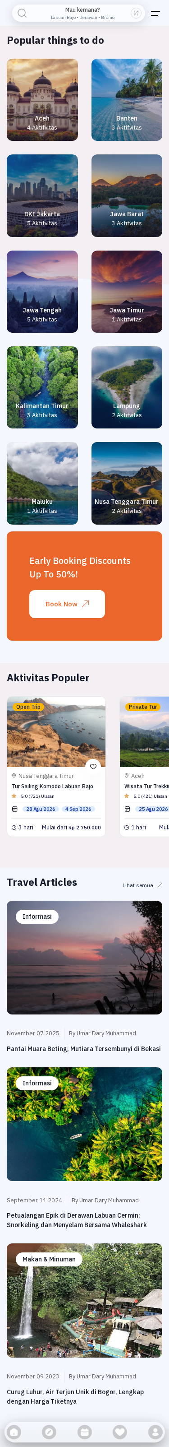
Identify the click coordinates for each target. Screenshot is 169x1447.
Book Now (62, 604)
